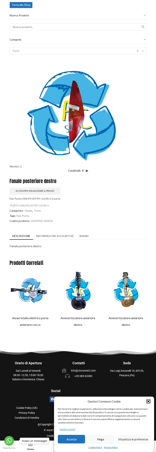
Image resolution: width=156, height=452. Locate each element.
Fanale (28, 210)
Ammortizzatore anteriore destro (78, 321)
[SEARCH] (142, 26)
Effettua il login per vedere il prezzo (26, 292)
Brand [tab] (84, 236)
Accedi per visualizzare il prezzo (35, 190)
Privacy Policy (111, 447)
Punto (25, 215)
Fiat (19, 215)
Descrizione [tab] (21, 236)
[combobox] (78, 51)
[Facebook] (52, 399)
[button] (148, 401)
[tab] (21, 236)
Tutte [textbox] (75, 50)
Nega (100, 439)
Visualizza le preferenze (133, 439)
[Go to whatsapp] (9, 441)
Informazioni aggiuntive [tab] (55, 236)
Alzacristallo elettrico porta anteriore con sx (30, 321)
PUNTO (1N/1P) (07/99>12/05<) (29, 205)
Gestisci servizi (67, 429)
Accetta (71, 439)
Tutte (37, 210)
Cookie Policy (95, 447)
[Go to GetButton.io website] (9, 448)
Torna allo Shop (21, 4)
